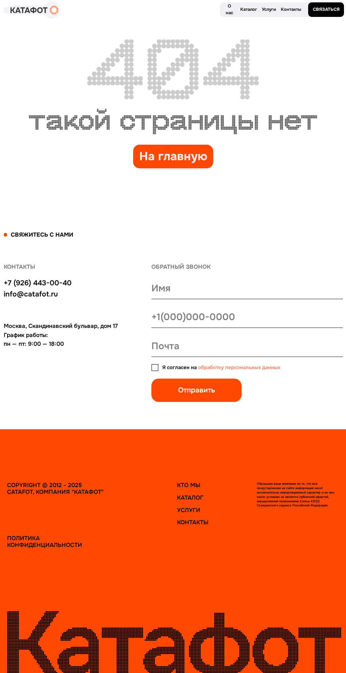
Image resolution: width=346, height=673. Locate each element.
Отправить (196, 390)
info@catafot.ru (31, 294)
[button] (326, 9)
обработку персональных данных (239, 367)
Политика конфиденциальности (44, 541)
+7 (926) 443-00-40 (38, 283)
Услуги (188, 510)
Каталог (190, 497)
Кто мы (188, 485)
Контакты (192, 522)
